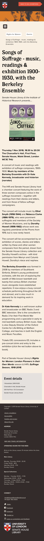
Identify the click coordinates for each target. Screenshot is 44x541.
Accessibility (8, 416)
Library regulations (10, 413)
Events (29, 34)
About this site (9, 422)
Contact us (10, 515)
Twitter (9, 504)
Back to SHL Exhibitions (29, 4)
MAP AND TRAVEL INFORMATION (15, 441)
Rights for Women (14, 34)
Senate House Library (22, 14)
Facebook (10, 508)
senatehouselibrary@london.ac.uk (15, 498)
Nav (5, 26)
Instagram (10, 511)
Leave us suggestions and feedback (18, 519)
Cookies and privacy (10, 419)
